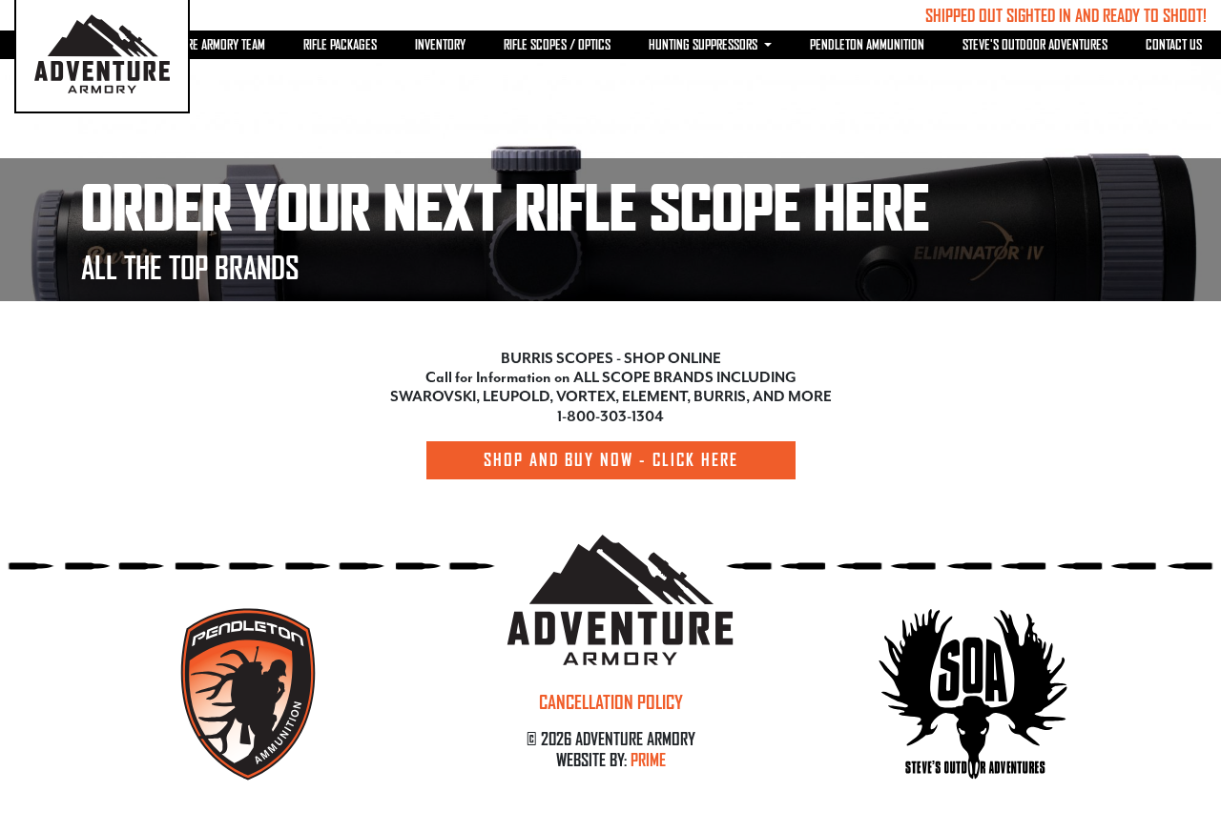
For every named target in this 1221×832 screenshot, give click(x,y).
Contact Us (1174, 44)
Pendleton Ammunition (867, 44)
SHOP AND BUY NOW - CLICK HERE (611, 460)
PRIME (648, 759)
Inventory (440, 44)
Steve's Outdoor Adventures (1034, 44)
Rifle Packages (340, 44)
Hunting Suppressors (704, 44)
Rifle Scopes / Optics (557, 44)
